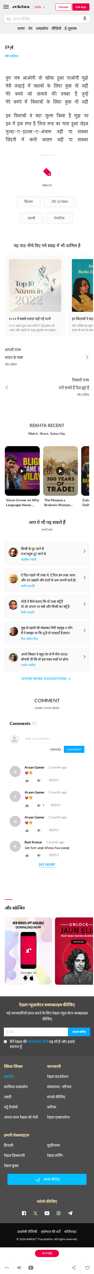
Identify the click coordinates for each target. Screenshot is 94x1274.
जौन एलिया (11, 56)
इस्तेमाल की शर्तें (50, 1231)
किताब (28, 201)
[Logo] (21, 7)
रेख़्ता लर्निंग (55, 1155)
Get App (80, 7)
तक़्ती (7, 1097)
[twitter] (35, 1213)
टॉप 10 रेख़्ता (60, 201)
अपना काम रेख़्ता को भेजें (21, 1117)
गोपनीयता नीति (37, 1041)
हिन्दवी (8, 1145)
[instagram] (58, 1213)
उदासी (31, 218)
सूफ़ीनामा (53, 1145)
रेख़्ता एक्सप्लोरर (58, 1117)
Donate (63, 7)
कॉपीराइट (70, 1231)
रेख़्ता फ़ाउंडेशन (57, 1076)
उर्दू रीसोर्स (11, 1107)
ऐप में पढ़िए (47, 1253)
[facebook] (24, 1213)
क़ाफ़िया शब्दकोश (16, 1087)
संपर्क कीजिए (56, 1097)
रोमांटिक (59, 218)
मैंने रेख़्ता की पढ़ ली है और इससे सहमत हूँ (42, 1044)
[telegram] (70, 1213)
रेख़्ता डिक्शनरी (14, 1155)
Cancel (55, 749)
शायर (21, 28)
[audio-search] (85, 19)
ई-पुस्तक (71, 28)
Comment (74, 749)
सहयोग (9, 1076)
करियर (51, 1107)
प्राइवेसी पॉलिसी (27, 1231)
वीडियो (56, 28)
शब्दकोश (42, 28)
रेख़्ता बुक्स (11, 1165)
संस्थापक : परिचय (59, 1087)
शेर (30, 28)
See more (47, 864)
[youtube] (47, 1213)
